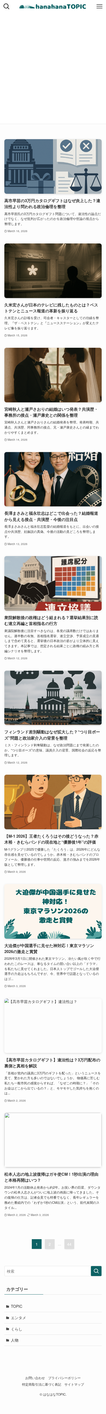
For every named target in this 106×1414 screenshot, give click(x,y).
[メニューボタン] (99, 6)
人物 (14, 1340)
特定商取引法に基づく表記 (41, 1384)
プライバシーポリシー (64, 1378)
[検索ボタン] (6, 6)
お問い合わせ (35, 1378)
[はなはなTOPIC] (53, 6)
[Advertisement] (53, 68)
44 (69, 1244)
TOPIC (16, 1306)
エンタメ (18, 1317)
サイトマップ (74, 1384)
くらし (16, 1329)
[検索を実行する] (96, 1271)
